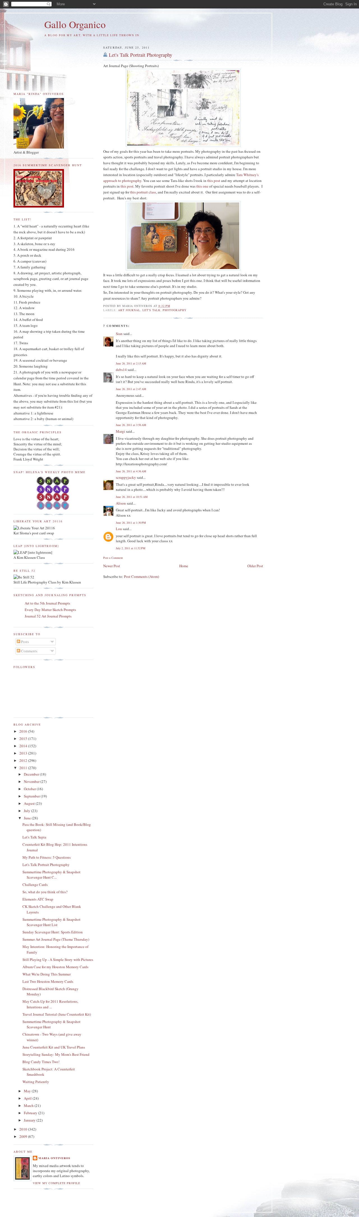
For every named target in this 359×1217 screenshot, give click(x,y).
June (28, 818)
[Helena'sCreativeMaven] (53, 508)
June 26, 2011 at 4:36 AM (131, 471)
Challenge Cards (35, 884)
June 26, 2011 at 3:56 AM (131, 425)
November (32, 781)
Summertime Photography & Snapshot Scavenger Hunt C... (51, 874)
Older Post (255, 565)
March (29, 1105)
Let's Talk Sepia (34, 837)
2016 (23, 731)
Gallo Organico (75, 24)
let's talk (151, 310)
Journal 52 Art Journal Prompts (48, 616)
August (30, 803)
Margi (120, 431)
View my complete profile (56, 1183)
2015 (23, 738)
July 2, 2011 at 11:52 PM (130, 548)
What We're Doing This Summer (46, 974)
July (27, 810)
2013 (23, 753)
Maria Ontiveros (54, 1158)
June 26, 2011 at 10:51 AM (132, 497)
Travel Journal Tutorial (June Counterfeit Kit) (56, 1014)
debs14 (121, 369)
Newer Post (111, 565)
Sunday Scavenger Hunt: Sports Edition (52, 932)
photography (175, 310)
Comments (28, 650)
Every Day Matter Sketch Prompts (50, 609)
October (30, 788)
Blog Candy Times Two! (40, 1061)
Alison (121, 503)
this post (213, 180)
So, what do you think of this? (45, 891)
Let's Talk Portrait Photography (140, 54)
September (32, 796)
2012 (23, 760)
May (28, 1090)
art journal (129, 310)
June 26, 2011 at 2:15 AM (131, 363)
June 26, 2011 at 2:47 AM (131, 389)
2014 (23, 745)
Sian (119, 333)
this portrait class (143, 192)
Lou (119, 528)
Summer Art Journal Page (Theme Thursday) (55, 939)
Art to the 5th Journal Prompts (47, 603)
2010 (23, 1129)
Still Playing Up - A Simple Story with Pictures (57, 959)
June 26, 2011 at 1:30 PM (131, 523)
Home (183, 565)
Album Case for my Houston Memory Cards (55, 966)
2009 (23, 1136)
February (31, 1112)
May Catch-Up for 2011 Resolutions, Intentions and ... (50, 1004)
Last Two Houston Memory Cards (47, 981)
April (28, 1098)
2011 (23, 767)
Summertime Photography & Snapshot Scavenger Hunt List (51, 922)
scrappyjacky (126, 477)
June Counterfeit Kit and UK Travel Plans (53, 1047)
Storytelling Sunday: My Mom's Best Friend (55, 1054)
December (32, 774)
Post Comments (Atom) (141, 576)
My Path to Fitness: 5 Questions (46, 857)
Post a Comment (113, 558)
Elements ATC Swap (37, 899)
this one (202, 186)
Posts (24, 641)
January (30, 1120)
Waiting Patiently (35, 1081)
